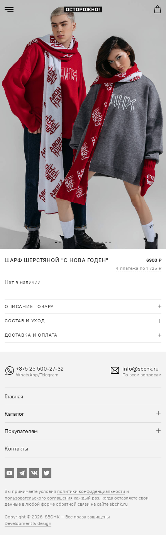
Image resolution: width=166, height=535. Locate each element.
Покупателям (21, 431)
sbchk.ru (119, 504)
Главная (14, 396)
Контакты (16, 448)
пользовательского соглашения (39, 498)
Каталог (14, 413)
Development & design (28, 523)
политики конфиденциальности (91, 491)
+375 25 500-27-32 (40, 368)
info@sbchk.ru (140, 368)
